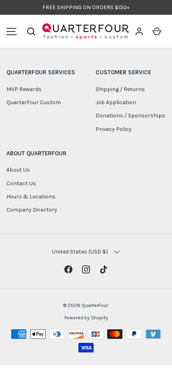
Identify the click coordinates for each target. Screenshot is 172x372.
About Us (18, 169)
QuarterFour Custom (33, 102)
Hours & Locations (31, 196)
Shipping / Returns (120, 89)
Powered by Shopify (86, 318)
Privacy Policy (114, 129)
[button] (31, 31)
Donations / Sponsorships (130, 115)
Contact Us (21, 183)
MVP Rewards (24, 89)
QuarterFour (95, 305)
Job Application (116, 102)
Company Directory (31, 209)
